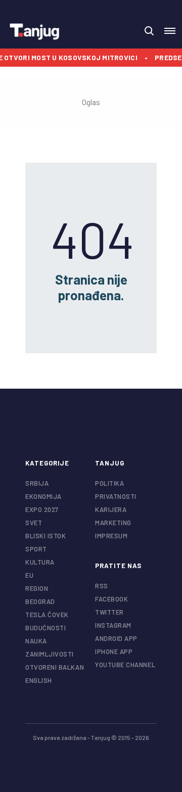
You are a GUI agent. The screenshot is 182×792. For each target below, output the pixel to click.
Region (36, 588)
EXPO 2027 (42, 509)
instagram (113, 625)
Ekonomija (43, 496)
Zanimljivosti (49, 654)
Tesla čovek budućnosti (47, 621)
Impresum (111, 536)
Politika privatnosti (115, 489)
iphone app (113, 651)
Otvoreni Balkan (54, 667)
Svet (33, 523)
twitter (109, 612)
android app (116, 638)
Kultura (40, 562)
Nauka (36, 641)
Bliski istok (45, 536)
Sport (36, 549)
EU (29, 575)
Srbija (37, 483)
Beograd (40, 601)
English (38, 680)
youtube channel (125, 665)
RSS (101, 586)
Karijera (110, 509)
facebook (111, 599)
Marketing (113, 523)
